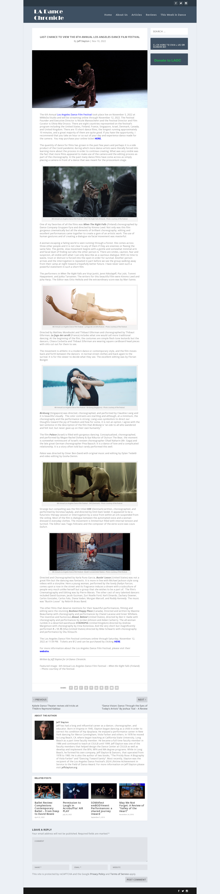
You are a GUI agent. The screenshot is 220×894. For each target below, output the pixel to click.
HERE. (98, 138)
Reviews (151, 15)
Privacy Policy (97, 874)
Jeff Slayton (83, 41)
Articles (137, 15)
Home (108, 15)
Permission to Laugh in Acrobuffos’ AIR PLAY (73, 807)
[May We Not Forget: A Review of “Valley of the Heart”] (132, 791)
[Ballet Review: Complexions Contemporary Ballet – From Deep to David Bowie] (47, 791)
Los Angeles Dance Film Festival (74, 114)
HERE (117, 641)
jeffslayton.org (69, 767)
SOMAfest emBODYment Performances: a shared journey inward (101, 808)
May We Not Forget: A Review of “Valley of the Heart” (131, 807)
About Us (122, 15)
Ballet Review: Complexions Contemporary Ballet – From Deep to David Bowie (47, 808)
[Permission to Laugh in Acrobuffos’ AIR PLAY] (76, 791)
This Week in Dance (173, 15)
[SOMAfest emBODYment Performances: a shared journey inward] (104, 791)
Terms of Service (119, 874)
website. (44, 651)
